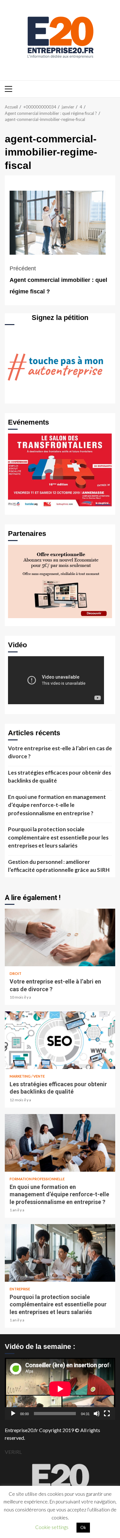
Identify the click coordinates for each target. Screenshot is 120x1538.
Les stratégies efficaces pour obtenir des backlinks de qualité (59, 776)
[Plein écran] (107, 1413)
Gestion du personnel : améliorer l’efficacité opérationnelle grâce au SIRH (58, 865)
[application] (60, 1389)
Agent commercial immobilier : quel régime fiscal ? (58, 280)
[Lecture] (13, 1413)
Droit (15, 973)
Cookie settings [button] (51, 1527)
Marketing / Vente (27, 1076)
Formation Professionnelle (37, 1179)
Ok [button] (83, 1527)
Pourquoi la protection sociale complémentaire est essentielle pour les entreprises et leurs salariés (58, 837)
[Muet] (96, 1413)
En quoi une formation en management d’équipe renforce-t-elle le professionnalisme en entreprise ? (57, 805)
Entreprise (20, 1289)
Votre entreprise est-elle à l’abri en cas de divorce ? (60, 752)
